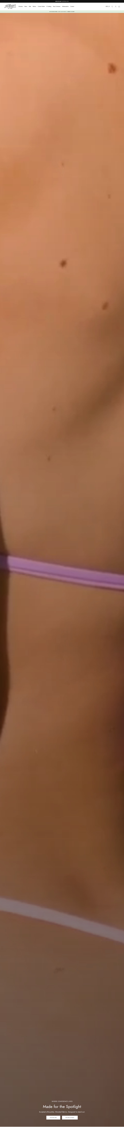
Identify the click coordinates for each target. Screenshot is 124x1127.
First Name (51, 563)
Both (62, 575)
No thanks (62, 585)
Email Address (52, 557)
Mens (51, 575)
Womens (56, 575)
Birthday (67, 563)
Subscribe (62, 581)
